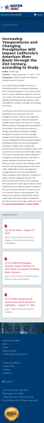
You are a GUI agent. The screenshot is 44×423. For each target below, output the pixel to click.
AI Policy (6, 369)
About (5, 347)
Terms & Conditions (11, 362)
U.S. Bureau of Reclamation (13, 204)
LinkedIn (9, 381)
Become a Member (11, 340)
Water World (33, 204)
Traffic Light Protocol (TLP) (14, 354)
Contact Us (7, 373)
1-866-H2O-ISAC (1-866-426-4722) (17, 397)
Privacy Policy (8, 366)
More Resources (10, 25)
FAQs (4, 344)
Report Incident (9, 350)
